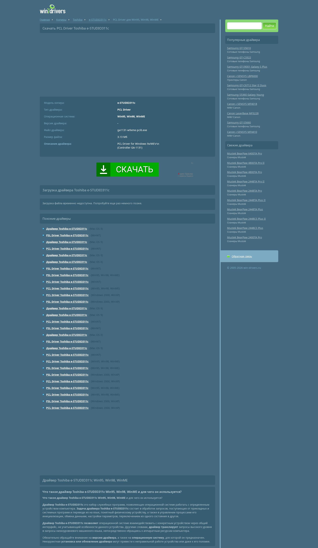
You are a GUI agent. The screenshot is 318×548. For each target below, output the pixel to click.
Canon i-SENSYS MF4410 (242, 132)
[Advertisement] (127, 63)
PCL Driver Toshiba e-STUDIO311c (67, 248)
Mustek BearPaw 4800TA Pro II (245, 163)
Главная (45, 19)
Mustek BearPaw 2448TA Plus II (246, 200)
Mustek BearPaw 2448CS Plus (245, 228)
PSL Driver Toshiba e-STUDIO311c (67, 235)
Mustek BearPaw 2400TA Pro (244, 237)
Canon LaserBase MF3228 (243, 113)
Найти (269, 26)
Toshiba (77, 19)
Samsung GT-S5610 (239, 48)
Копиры (61, 19)
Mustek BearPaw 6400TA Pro (244, 153)
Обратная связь (242, 256)
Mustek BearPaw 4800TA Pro (244, 172)
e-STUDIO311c (98, 19)
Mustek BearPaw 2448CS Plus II (246, 218)
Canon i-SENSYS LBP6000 (242, 76)
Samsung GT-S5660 (239, 122)
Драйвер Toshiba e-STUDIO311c (66, 228)
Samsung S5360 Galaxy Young (245, 94)
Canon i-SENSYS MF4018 (242, 104)
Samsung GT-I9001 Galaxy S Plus (247, 66)
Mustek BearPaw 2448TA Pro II (245, 181)
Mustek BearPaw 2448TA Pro (244, 190)
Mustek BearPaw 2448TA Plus (245, 209)
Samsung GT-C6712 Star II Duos (246, 85)
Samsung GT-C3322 (239, 57)
